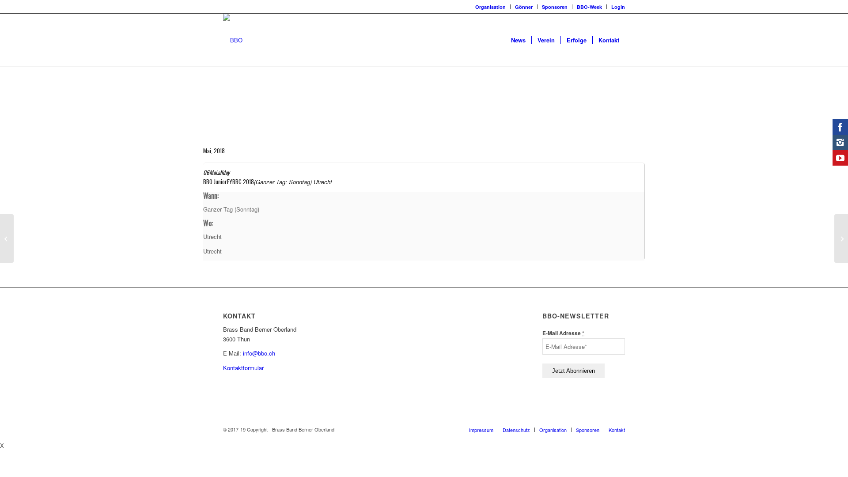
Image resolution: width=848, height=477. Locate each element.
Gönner (524, 7)
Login (618, 7)
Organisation (490, 7)
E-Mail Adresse (563, 333)
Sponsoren (555, 7)
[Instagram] (840, 142)
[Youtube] (840, 158)
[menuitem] (491, 6)
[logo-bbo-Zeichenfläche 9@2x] (232, 40)
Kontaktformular (243, 367)
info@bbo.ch (259, 353)
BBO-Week (589, 7)
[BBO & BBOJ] (7, 238)
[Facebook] (840, 127)
